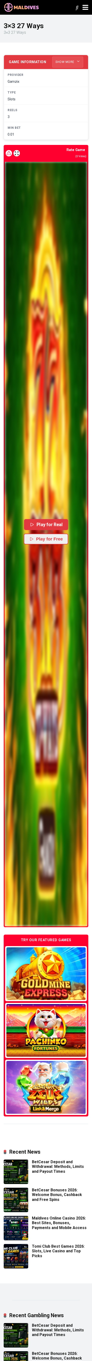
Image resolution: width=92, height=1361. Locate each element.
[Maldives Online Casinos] (22, 6)
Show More (65, 62)
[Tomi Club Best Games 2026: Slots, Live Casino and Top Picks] (16, 1267)
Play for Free (49, 539)
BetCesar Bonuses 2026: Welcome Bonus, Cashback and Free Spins (57, 1195)
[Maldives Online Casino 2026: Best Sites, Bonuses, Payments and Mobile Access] (16, 1239)
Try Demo (46, 973)
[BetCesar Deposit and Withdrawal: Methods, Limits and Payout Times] (16, 1182)
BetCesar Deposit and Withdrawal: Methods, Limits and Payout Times (58, 1166)
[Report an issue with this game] (9, 153)
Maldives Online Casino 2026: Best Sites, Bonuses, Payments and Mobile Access (59, 1223)
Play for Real (49, 524)
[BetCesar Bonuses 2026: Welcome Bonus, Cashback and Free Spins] (16, 1210)
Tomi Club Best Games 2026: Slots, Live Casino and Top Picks (58, 1251)
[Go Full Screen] (16, 153)
